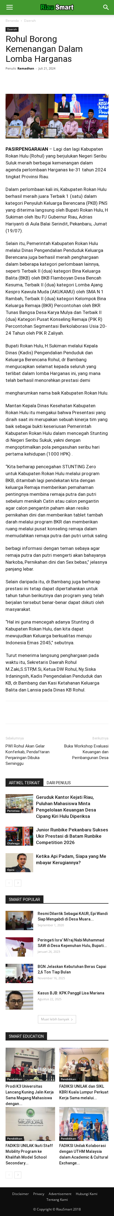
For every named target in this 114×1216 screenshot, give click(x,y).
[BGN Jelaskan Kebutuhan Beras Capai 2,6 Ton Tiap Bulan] (19, 973)
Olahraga (13, 843)
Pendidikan (14, 1079)
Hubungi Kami (86, 1193)
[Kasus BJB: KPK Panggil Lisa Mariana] (19, 1000)
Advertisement (60, 1193)
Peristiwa (13, 811)
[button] (106, 7)
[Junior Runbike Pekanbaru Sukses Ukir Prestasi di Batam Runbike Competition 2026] (19, 836)
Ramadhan (25, 68)
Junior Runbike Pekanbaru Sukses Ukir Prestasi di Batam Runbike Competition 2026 (72, 836)
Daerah (30, 20)
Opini (10, 870)
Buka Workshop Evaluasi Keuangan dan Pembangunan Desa (86, 752)
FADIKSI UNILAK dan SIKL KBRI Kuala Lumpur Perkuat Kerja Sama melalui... (83, 1092)
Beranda (12, 20)
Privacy (38, 1193)
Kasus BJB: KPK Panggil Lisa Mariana (71, 993)
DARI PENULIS (59, 783)
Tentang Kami (57, 1199)
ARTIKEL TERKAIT (24, 783)
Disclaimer (20, 1193)
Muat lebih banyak (55, 1019)
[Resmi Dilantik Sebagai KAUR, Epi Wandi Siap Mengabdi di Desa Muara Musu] (19, 920)
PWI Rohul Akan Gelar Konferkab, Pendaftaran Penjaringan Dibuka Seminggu (28, 755)
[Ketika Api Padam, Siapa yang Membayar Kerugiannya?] (19, 862)
